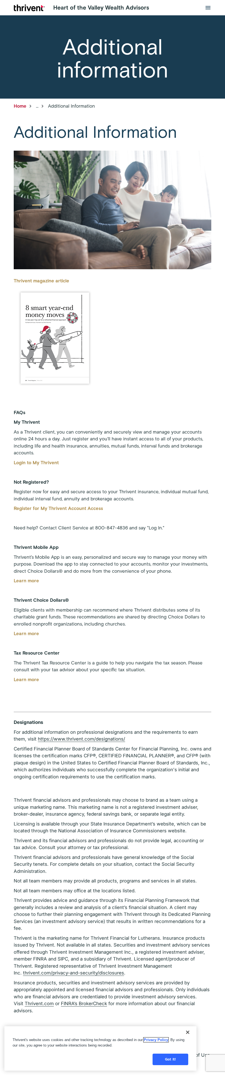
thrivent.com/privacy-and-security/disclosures (73, 973)
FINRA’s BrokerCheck (84, 1003)
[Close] (188, 1032)
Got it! (170, 1059)
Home (20, 106)
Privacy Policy (156, 1040)
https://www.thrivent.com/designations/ (81, 739)
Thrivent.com (39, 1003)
